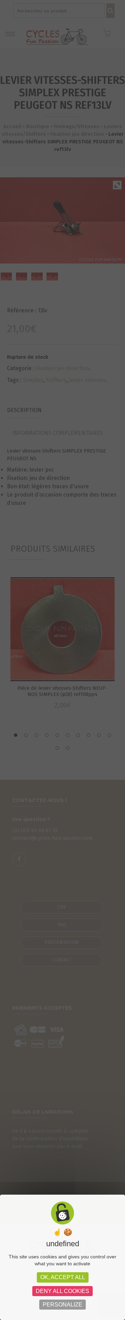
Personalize (62, 1305)
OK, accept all (62, 1277)
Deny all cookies (62, 1291)
